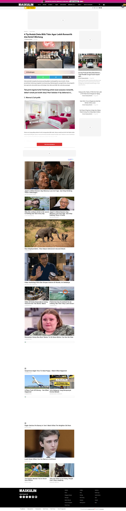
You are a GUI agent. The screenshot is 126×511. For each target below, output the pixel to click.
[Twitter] (96, 8)
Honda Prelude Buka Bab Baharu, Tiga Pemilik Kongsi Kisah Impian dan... (89, 74)
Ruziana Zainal (28, 39)
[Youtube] (99, 8)
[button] (99, 4)
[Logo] (26, 5)
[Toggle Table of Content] (71, 72)
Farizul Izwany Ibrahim (83, 78)
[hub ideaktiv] (104, 4)
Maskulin (26, 31)
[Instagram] (94, 8)
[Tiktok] (98, 8)
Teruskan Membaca (49, 144)
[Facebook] (93, 8)
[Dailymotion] (101, 8)
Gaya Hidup (32, 31)
